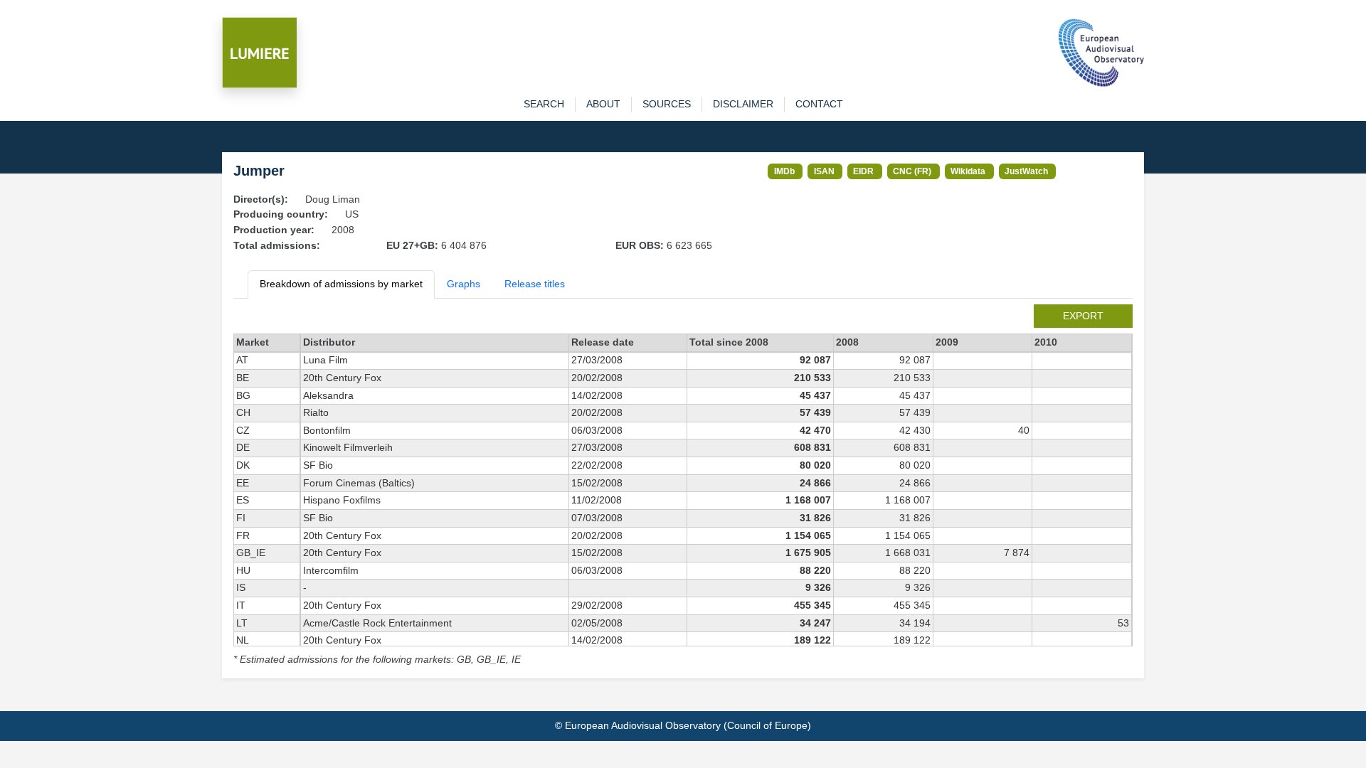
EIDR (863, 171)
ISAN (824, 171)
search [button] (544, 104)
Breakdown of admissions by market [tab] (341, 283)
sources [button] (666, 104)
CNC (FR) (912, 171)
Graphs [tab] (463, 283)
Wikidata (968, 171)
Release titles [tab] (534, 283)
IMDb (784, 171)
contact (819, 104)
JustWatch (1026, 171)
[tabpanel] (683, 486)
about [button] (603, 104)
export (1083, 315)
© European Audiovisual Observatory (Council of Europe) (683, 725)
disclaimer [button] (743, 104)
